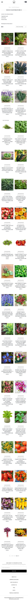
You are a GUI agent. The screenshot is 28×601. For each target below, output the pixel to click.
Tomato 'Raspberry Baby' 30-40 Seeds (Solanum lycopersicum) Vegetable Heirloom (7, 401)
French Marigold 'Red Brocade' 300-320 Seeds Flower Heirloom (21, 489)
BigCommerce (12, 597)
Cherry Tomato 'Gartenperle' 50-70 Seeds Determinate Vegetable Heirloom (20, 314)
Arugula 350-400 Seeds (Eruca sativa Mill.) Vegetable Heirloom (7, 169)
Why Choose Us (14, 582)
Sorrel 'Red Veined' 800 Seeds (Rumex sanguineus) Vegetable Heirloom (7, 431)
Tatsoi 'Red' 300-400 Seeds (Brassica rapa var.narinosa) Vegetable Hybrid (7, 517)
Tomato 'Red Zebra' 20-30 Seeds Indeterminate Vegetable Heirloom (21, 461)
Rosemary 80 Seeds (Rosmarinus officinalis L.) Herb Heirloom (7, 141)
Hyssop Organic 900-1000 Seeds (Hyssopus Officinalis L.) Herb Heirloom (7, 314)
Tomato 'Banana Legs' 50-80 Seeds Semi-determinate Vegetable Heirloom (20, 517)
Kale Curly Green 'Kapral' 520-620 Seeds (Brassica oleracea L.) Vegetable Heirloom (7, 198)
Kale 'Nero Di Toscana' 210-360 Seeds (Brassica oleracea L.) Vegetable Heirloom (21, 81)
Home (10, 7)
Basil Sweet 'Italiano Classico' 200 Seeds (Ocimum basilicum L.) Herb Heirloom (20, 141)
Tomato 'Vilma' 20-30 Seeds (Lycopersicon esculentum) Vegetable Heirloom (7, 53)
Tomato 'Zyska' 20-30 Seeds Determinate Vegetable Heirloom (7, 489)
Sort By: (17, 26)
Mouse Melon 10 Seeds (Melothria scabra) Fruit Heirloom (7, 285)
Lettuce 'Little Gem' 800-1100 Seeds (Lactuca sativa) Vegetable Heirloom (20, 53)
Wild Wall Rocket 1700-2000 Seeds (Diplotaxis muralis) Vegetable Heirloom (7, 343)
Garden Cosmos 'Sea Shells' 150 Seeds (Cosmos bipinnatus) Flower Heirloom (20, 400)
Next (17, 555)
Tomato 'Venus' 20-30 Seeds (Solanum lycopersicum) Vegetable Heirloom (7, 81)
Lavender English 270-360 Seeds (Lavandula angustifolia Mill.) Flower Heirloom (7, 110)
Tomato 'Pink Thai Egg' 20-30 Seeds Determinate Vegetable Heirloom (7, 227)
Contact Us (14, 584)
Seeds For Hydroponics (15, 7)
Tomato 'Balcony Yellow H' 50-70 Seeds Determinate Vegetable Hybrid (7, 461)
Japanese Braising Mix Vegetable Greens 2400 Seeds (7, 256)
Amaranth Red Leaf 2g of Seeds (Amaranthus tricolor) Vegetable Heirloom (7, 546)
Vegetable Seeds (4, 16)
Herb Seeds (3, 17)
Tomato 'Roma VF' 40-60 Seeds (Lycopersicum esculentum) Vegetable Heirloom (21, 256)
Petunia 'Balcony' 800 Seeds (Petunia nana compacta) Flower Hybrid (20, 372)
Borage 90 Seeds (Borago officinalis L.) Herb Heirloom (7, 371)
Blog (14, 590)
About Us (14, 576)
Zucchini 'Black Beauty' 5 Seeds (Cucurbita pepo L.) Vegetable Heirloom (20, 169)
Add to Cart (7, 44)
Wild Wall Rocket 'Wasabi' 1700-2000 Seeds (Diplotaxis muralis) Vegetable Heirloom (20, 431)
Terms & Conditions (14, 592)
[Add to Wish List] (12, 36)
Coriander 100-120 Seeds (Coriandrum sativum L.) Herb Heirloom (21, 198)
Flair (22, 597)
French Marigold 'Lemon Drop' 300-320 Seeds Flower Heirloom (20, 546)
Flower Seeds (4, 19)
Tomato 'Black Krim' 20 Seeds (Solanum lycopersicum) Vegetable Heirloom (20, 343)
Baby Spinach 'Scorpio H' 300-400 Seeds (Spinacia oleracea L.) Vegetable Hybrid (20, 285)
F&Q (14, 587)
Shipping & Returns (14, 579)
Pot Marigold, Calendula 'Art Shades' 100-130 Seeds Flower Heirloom (20, 227)
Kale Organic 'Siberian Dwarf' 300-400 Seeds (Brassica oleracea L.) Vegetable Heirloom (20, 111)
